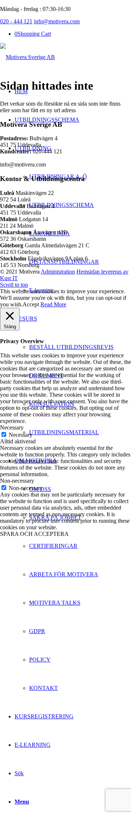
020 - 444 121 (16, 21)
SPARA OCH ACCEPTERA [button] (34, 534)
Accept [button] (31, 304)
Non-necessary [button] (17, 481)
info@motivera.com (57, 21)
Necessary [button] (12, 427)
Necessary (20, 435)
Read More (53, 304)
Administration (58, 271)
